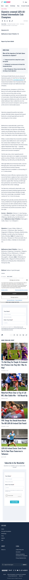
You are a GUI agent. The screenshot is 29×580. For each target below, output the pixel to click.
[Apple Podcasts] (27, 570)
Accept (14, 293)
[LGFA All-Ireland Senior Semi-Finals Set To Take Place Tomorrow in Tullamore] (14, 437)
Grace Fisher (3, 24)
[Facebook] (14, 570)
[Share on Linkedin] (10, 21)
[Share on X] (5, 21)
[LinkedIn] (23, 570)
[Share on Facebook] (2, 21)
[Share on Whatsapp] (7, 21)
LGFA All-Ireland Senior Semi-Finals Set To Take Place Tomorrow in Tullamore (13, 451)
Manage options (14, 297)
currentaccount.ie (18, 80)
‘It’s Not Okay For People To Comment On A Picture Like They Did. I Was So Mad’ (14, 365)
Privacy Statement (18, 300)
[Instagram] (19, 570)
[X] (15, 570)
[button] (27, 280)
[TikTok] (21, 570)
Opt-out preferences (11, 300)
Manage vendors (4, 290)
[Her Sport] (7, 2)
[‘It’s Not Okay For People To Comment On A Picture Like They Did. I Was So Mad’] (14, 351)
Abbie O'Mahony (9, 276)
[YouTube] (18, 570)
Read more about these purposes (21, 290)
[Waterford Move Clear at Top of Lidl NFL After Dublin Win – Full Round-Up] (14, 382)
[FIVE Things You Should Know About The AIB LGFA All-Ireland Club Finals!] (14, 410)
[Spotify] (25, 570)
